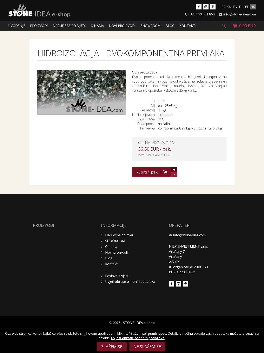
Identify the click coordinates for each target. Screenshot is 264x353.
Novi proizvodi (122, 25)
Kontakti (187, 25)
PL (247, 7)
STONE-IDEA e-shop (139, 322)
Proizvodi (39, 25)
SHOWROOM (151, 25)
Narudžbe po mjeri (69, 25)
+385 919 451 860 (201, 14)
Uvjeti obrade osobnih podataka (130, 281)
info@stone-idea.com (239, 14)
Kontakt (111, 264)
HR (253, 7)
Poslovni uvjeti (116, 276)
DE (241, 7)
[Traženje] (224, 26)
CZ (224, 7)
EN (235, 7)
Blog (170, 25)
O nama (97, 25)
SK (229, 7)
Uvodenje (16, 25)
